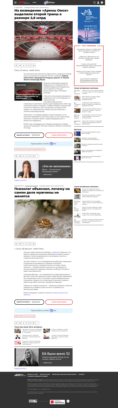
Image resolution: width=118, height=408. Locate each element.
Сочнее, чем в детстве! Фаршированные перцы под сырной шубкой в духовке (88, 65)
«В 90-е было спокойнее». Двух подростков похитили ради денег (91, 214)
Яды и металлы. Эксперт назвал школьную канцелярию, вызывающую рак (91, 98)
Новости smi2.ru (20, 180)
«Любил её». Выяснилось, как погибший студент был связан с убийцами (89, 58)
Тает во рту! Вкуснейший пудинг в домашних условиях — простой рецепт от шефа (92, 110)
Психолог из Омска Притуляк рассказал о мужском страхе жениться (59, 337)
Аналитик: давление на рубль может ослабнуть (92, 145)
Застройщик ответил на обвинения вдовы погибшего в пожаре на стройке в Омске (89, 51)
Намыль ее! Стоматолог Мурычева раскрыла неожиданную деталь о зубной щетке (92, 122)
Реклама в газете (45, 374)
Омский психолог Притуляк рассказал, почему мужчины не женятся (31, 337)
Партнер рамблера (43, 401)
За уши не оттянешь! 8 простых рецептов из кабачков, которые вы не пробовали (93, 190)
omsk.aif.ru (56, 252)
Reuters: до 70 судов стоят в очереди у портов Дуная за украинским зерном (88, 73)
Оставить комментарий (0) (59, 135)
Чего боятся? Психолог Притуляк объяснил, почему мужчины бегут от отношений (32, 331)
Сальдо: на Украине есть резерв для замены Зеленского (91, 151)
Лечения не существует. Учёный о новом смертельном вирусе (91, 195)
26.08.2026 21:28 (18, 186)
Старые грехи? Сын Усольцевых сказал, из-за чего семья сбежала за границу (92, 203)
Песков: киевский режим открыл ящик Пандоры (90, 132)
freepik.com (17, 239)
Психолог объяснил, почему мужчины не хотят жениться (59, 330)
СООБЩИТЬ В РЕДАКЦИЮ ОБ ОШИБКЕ (37, 376)
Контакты (81, 374)
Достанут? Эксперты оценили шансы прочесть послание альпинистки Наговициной (92, 221)
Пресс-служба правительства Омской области (27, 61)
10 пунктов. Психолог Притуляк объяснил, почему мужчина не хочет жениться (31, 343)
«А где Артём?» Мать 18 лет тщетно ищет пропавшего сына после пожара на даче (92, 116)
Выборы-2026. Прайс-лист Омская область (64, 374)
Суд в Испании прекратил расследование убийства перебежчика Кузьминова (89, 80)
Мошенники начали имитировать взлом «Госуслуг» (91, 157)
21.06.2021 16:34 (18, 7)
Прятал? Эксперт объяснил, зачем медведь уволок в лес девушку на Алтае (92, 209)
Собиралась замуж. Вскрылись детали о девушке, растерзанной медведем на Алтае (91, 104)
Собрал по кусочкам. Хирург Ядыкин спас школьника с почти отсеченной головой (92, 92)
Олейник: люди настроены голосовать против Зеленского (90, 139)
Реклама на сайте (32, 374)
